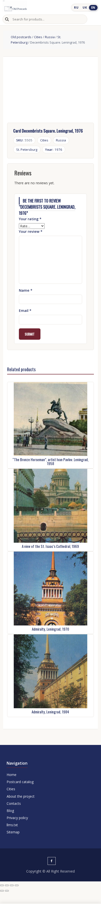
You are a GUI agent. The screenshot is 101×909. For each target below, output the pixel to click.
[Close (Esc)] (17, 885)
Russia (50, 37)
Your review (30, 231)
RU (76, 7)
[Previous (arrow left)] (2, 891)
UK (85, 7)
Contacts (14, 803)
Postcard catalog (20, 781)
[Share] (12, 885)
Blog (10, 810)
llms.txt (12, 825)
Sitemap (13, 832)
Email (25, 310)
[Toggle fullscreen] (7, 885)
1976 (53, 149)
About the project (21, 796)
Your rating (30, 219)
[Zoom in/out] (2, 885)
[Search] (7, 19)
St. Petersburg (26, 149)
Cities (38, 37)
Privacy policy (17, 817)
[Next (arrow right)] (7, 891)
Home (11, 774)
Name (25, 290)
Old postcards (21, 37)
